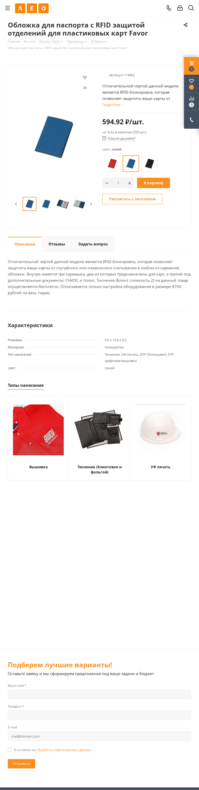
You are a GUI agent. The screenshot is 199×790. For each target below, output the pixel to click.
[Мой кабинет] (180, 8)
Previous (16, 204)
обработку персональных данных (63, 749)
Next (91, 204)
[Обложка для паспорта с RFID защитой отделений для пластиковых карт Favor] (54, 136)
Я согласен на (52, 749)
